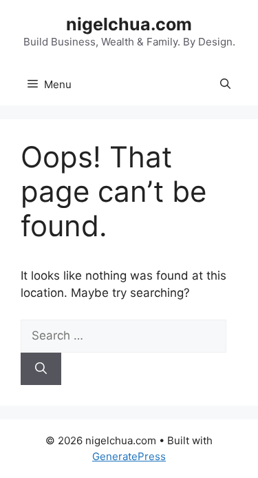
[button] (225, 84)
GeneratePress (129, 456)
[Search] (41, 369)
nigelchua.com (129, 24)
